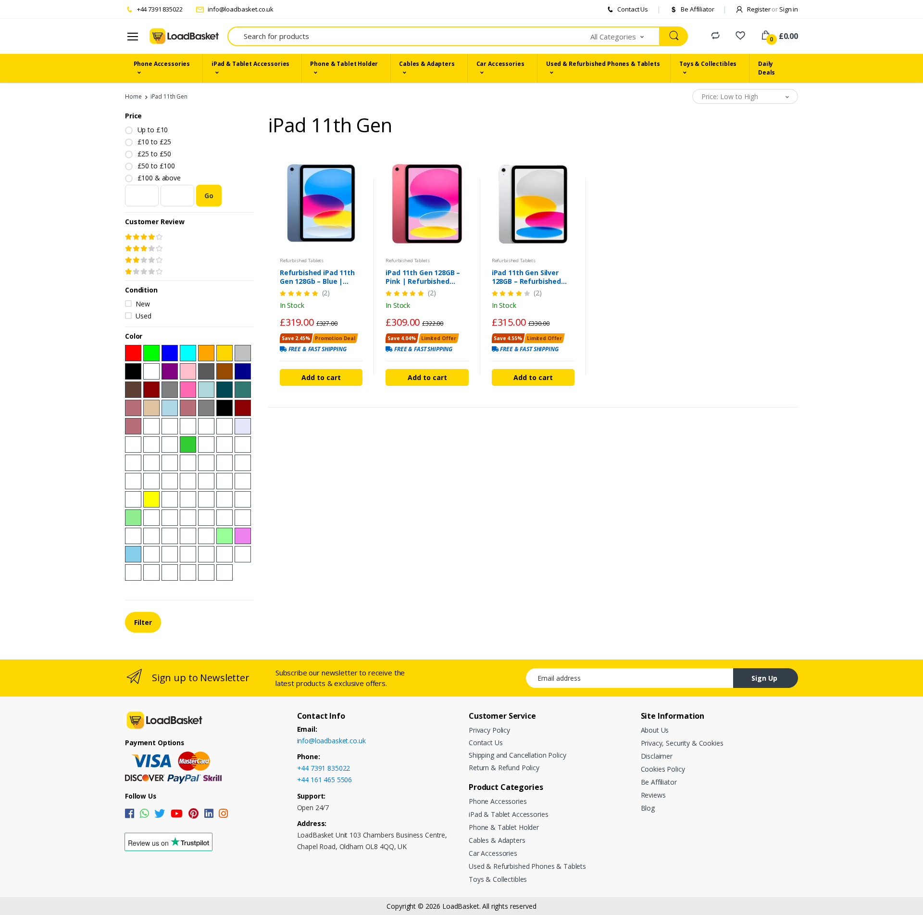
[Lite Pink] (133, 463)
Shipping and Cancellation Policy (517, 755)
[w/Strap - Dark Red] (243, 408)
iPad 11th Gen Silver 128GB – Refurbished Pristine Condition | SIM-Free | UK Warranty (533, 277)
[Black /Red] (243, 463)
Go (208, 195)
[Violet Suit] (243, 554)
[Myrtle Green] (243, 389)
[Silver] (243, 353)
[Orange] (206, 353)
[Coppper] (224, 444)
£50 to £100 (156, 165)
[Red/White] (170, 481)
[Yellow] (151, 499)
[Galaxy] (170, 426)
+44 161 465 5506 (324, 779)
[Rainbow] (206, 444)
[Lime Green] (188, 444)
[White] (151, 371)
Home (133, 96)
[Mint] (243, 444)
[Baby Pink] (133, 444)
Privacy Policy (489, 730)
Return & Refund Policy (504, 767)
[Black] (133, 371)
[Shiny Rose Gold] (188, 408)
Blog (648, 808)
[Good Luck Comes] (188, 517)
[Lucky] (151, 536)
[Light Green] (133, 517)
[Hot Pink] (188, 389)
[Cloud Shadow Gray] (151, 554)
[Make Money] (170, 517)
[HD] (170, 499)
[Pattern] (206, 517)
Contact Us (632, 9)
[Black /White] (133, 481)
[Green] (151, 353)
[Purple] (170, 371)
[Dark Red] (151, 389)
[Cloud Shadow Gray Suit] (151, 572)
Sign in (788, 9)
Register (762, 9)
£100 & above (159, 177)
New (143, 303)
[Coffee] (224, 426)
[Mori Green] (188, 554)
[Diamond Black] (170, 463)
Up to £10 (152, 129)
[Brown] (224, 371)
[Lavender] (243, 426)
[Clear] (224, 572)
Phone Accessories (162, 64)
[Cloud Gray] (170, 554)
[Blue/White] (206, 481)
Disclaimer (657, 756)
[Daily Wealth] (133, 536)
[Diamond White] (224, 463)
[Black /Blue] (151, 481)
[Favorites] (740, 35)
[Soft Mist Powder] (206, 554)
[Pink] (188, 371)
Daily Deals (766, 68)
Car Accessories (500, 64)
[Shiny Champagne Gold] (151, 408)
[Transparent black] (188, 536)
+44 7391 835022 (159, 9)
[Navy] (188, 426)
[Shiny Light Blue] (170, 408)
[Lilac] (151, 444)
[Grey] (170, 389)
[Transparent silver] (170, 536)
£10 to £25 (154, 141)
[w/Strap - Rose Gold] (133, 426)
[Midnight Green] (224, 389)
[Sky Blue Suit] (133, 572)
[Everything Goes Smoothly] (243, 517)
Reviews (653, 795)
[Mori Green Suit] (188, 572)
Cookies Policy (663, 769)
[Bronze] (243, 499)
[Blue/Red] (243, 481)
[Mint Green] (224, 536)
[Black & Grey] (206, 371)
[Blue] (170, 353)
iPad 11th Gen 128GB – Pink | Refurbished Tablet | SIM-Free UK (423, 277)
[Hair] (224, 517)
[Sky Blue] (133, 554)
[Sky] (170, 444)
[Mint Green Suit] (224, 554)
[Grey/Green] (133, 499)
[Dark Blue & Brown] (133, 389)
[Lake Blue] (206, 389)
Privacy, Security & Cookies (682, 743)
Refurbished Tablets (302, 260)
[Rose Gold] (133, 408)
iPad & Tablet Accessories (250, 64)
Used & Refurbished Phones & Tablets (603, 64)
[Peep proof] (188, 499)
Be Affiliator (696, 9)
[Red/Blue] (188, 481)
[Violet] (243, 536)
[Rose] (151, 426)
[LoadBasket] (184, 36)
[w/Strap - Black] (224, 408)
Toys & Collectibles (707, 64)
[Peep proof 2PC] (206, 499)
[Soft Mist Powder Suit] (206, 572)
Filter (143, 622)
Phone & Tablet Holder (344, 64)
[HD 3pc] (224, 499)
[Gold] (224, 353)
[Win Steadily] (151, 517)
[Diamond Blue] (188, 463)
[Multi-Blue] (151, 463)
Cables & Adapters (427, 64)
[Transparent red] (206, 536)
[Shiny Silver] (206, 408)
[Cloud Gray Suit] (170, 572)
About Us (655, 730)
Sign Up (764, 678)
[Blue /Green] (224, 481)
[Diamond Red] (206, 463)
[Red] (133, 353)
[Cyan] (188, 353)
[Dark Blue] (243, 371)
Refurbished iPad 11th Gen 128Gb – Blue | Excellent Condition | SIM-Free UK (317, 277)
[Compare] (715, 35)
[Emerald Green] (206, 426)
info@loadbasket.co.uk (240, 9)
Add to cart (321, 377)
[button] (625, 36)
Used (143, 315)
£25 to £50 (154, 153)
